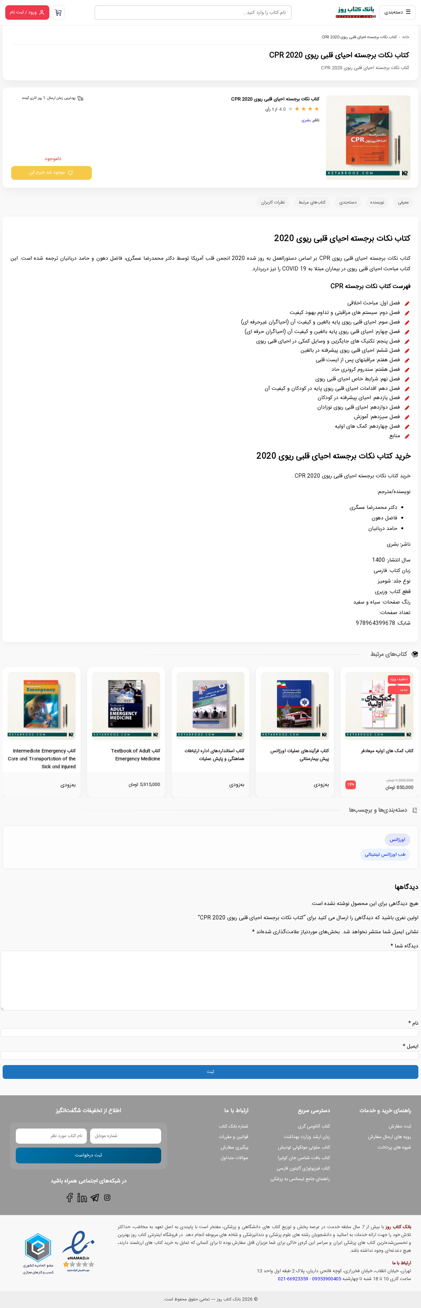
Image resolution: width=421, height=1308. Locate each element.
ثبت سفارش (400, 1126)
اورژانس (397, 840)
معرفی (403, 202)
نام (413, 1023)
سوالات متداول (234, 1158)
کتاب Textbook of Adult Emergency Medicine (135, 755)
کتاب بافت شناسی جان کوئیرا (304, 1158)
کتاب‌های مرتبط (312, 202)
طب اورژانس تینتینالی (385, 855)
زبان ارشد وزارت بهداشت (307, 1137)
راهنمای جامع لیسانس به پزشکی (300, 1179)
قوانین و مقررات (233, 1137)
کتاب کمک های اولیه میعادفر (387, 751)
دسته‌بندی (348, 202)
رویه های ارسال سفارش (389, 1137)
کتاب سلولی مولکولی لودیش (304, 1148)
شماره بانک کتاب (233, 1126)
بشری (306, 120)
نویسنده (377, 202)
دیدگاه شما (404, 946)
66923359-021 (293, 1279)
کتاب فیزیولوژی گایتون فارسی (303, 1169)
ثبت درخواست (88, 1155)
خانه (405, 37)
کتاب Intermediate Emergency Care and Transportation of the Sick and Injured (42, 759)
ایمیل (410, 1046)
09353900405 (326, 1279)
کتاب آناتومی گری (314, 1126)
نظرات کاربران (273, 202)
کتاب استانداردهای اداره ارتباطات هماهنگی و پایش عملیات (214, 755)
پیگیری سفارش (234, 1148)
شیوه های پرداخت (394, 1148)
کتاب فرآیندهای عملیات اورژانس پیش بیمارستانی (299, 755)
